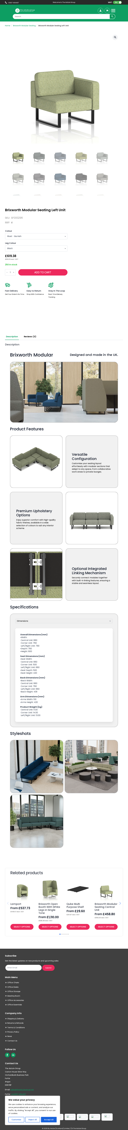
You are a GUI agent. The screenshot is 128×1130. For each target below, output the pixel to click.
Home (7, 25)
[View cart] (107, 10)
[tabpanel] (64, 602)
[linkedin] (13, 1055)
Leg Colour (10, 243)
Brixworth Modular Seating (24, 25)
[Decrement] (7, 272)
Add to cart (42, 272)
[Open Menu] (113, 11)
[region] (32, 1110)
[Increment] (13, 272)
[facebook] (7, 1055)
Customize (16, 1119)
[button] (115, 37)
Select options (22, 926)
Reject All (32, 1119)
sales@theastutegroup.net (22, 1089)
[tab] (12, 337)
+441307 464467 (18, 1094)
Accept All (49, 1119)
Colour (8, 231)
